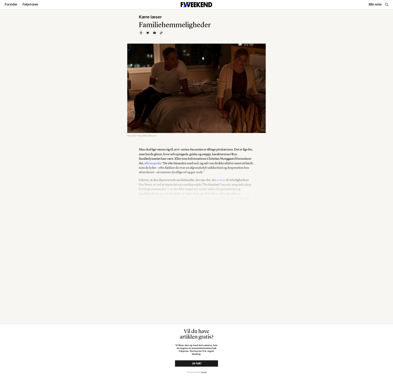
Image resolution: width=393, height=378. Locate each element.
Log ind (203, 372)
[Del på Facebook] (141, 33)
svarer (221, 180)
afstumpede (152, 163)
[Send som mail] (154, 33)
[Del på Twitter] (148, 33)
